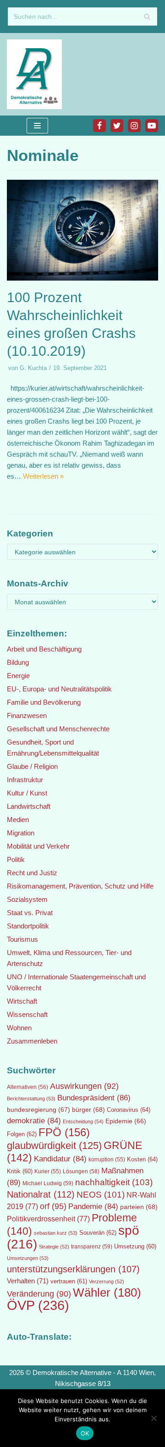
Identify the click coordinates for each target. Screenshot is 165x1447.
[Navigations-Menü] (37, 125)
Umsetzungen (28, 1258)
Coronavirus (128, 1109)
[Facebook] (99, 125)
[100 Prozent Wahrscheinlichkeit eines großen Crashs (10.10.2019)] (82, 278)
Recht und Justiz (32, 873)
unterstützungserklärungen (73, 1269)
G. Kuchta (33, 368)
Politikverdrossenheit (48, 1219)
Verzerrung (106, 1281)
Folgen (22, 1134)
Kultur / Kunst (27, 793)
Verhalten (28, 1281)
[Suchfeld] (147, 16)
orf (53, 1206)
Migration (20, 833)
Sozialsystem (27, 899)
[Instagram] (134, 125)
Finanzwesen (27, 715)
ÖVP (38, 1305)
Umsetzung (135, 1246)
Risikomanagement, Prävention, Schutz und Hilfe (80, 886)
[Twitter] (116, 125)
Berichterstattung (31, 1098)
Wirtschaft (22, 1001)
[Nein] (153, 1418)
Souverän (97, 1232)
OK (85, 1433)
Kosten (142, 1159)
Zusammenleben (32, 1041)
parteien (139, 1206)
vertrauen (68, 1281)
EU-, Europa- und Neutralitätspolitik (59, 689)
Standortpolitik (28, 926)
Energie (18, 675)
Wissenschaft (27, 1014)
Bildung (18, 662)
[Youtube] (151, 125)
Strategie (54, 1246)
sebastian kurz (55, 1233)
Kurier (47, 1171)
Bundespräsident (94, 1098)
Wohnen (19, 1028)
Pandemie (93, 1206)
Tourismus (22, 939)
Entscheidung (83, 1121)
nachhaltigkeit (114, 1182)
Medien (18, 819)
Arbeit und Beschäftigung (44, 649)
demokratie (34, 1120)
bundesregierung (38, 1109)
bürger (88, 1109)
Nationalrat (41, 1194)
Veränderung (39, 1293)
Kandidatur (60, 1158)
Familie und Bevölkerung (44, 702)
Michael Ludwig (47, 1183)
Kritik (20, 1171)
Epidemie (125, 1121)
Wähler (107, 1292)
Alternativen (27, 1087)
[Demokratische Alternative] (36, 74)
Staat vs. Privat (30, 913)
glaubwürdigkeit (54, 1145)
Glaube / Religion (32, 766)
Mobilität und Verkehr (38, 846)
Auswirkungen (84, 1086)
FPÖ (64, 1132)
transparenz (91, 1246)
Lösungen (81, 1171)
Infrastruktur (25, 780)
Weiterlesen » (43, 476)
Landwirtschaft (28, 806)
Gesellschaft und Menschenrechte (58, 729)
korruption (106, 1159)
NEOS (101, 1194)
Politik (16, 859)
